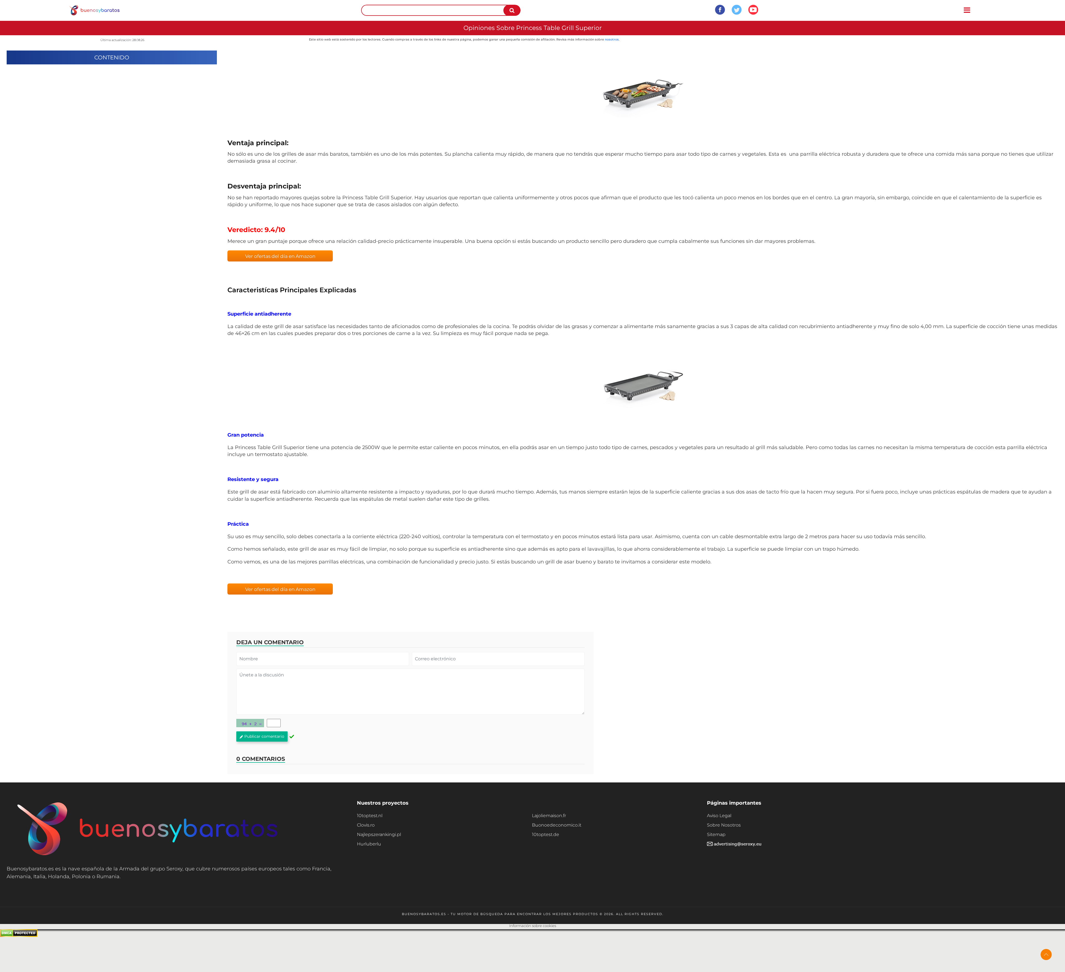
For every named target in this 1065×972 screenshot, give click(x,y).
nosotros (612, 39)
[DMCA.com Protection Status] (18, 935)
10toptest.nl (369, 815)
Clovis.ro (366, 825)
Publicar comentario (264, 736)
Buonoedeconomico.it (556, 825)
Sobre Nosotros (724, 825)
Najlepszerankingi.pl (379, 834)
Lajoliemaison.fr (549, 815)
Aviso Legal (719, 815)
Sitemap (716, 834)
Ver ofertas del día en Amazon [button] (280, 256)
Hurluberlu (369, 844)
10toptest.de (545, 834)
